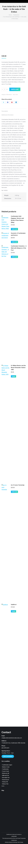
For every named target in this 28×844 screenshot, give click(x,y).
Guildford (13, 604)
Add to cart (15, 89)
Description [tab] (5, 111)
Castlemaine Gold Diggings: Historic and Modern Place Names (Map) (17, 219)
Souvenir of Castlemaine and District (18, 234)
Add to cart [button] (14, 229)
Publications (9, 94)
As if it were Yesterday (17, 485)
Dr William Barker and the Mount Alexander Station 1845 (18, 367)
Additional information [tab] (7, 115)
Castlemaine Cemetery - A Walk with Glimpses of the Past (18, 248)
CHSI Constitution (7, 756)
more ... (3, 786)
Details (13, 376)
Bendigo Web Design (18, 842)
